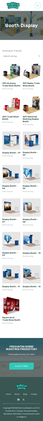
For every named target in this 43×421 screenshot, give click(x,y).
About (16, 394)
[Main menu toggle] (37, 5)
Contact (34, 394)
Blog (25, 394)
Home (8, 394)
